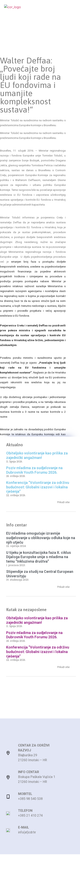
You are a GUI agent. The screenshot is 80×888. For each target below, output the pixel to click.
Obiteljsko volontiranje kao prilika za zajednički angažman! (37, 455)
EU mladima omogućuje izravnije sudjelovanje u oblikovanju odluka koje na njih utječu (40, 537)
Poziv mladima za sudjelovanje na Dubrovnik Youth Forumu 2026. (34, 470)
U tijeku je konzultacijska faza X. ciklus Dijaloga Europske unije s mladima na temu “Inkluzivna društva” (38, 556)
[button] (72, 9)
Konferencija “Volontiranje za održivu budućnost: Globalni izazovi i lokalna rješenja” (37, 486)
